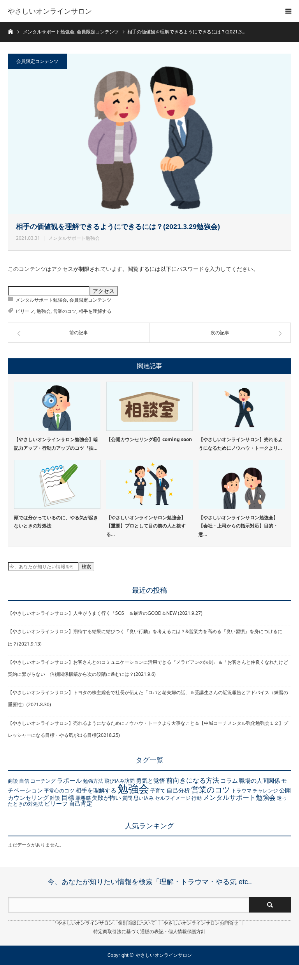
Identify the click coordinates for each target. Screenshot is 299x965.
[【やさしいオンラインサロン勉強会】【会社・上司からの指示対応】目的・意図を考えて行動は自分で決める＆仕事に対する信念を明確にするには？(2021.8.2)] (242, 484)
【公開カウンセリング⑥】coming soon (149, 439)
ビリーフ (25, 311)
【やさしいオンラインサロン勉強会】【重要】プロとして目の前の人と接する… (146, 525)
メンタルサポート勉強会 (74, 238)
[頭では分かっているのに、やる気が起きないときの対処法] (57, 484)
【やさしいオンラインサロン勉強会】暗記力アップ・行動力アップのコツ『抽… (56, 443)
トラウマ (241, 790)
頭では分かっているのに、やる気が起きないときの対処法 (56, 521)
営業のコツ (64, 311)
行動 (197, 797)
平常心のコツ (59, 790)
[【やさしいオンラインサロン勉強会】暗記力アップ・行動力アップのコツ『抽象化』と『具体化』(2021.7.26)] (57, 406)
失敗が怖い (106, 797)
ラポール (69, 780)
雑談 (55, 797)
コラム (229, 780)
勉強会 (44, 311)
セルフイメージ (172, 797)
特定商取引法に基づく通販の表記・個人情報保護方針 (149, 931)
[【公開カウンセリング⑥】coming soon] (149, 406)
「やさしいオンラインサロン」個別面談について (104, 923)
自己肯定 (80, 803)
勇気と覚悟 (150, 780)
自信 (24, 780)
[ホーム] (10, 31)
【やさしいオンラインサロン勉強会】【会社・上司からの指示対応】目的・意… (238, 525)
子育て (157, 790)
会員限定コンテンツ (37, 61)
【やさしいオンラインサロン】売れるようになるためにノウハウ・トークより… (241, 443)
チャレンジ (265, 790)
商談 (13, 780)
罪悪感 (83, 797)
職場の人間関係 (259, 780)
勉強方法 (93, 780)
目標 (67, 797)
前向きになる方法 (192, 780)
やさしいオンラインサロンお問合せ (201, 923)
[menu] (288, 11)
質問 (127, 797)
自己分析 (178, 790)
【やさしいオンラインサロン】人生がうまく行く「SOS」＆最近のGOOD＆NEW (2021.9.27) (105, 613)
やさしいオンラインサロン (50, 11)
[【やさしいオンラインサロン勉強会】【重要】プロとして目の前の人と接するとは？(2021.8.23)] (149, 484)
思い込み (144, 797)
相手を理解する (95, 311)
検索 (86, 566)
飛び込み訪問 (119, 780)
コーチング (43, 780)
